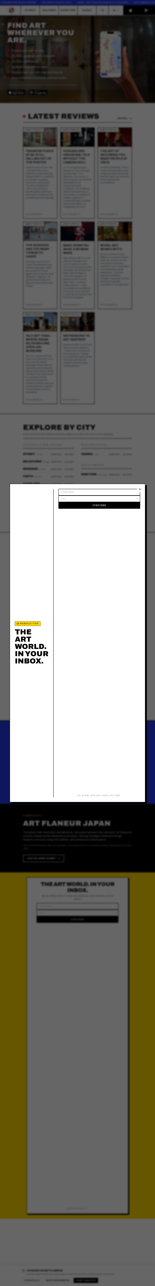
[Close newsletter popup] (140, 489)
